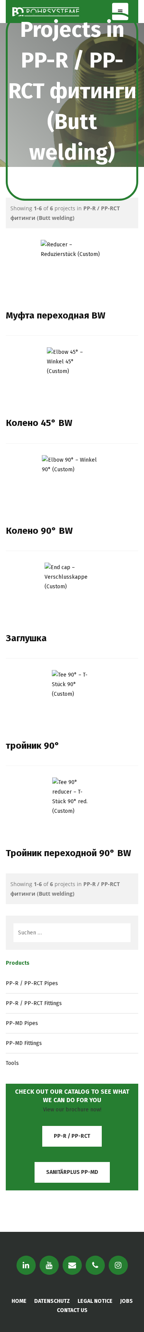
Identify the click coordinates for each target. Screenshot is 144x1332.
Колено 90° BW (39, 530)
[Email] (72, 1265)
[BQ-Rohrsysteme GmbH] (46, 11)
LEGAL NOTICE (95, 1301)
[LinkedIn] (26, 1265)
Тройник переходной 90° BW (68, 853)
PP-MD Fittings (24, 1043)
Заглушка (26, 638)
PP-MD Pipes (22, 1023)
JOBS (126, 1301)
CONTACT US (72, 1310)
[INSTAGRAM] (118, 1265)
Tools (12, 1063)
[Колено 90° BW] (72, 484)
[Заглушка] (72, 591)
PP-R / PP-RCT (72, 1136)
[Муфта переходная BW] (72, 268)
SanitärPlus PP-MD (72, 1172)
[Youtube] (49, 1265)
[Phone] (95, 1265)
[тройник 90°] (72, 699)
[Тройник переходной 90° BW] (72, 806)
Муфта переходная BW (55, 315)
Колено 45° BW (39, 423)
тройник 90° (33, 745)
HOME (19, 1301)
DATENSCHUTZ (52, 1301)
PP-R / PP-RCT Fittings (34, 1003)
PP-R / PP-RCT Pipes (32, 983)
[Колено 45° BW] (72, 376)
